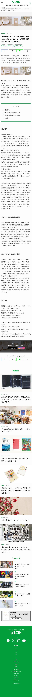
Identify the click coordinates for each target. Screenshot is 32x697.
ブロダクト (10, 45)
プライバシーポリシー (16, 677)
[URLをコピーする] (27, 50)
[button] (4, 50)
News (16, 666)
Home (2, 7)
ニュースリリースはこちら (16, 671)
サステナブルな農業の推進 (12, 113)
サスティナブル (18, 45)
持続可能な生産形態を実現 (12, 115)
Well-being (16, 661)
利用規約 (16, 675)
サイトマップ (16, 681)
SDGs (3, 45)
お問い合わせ (16, 669)
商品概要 (7, 118)
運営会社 (16, 679)
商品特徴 (7, 110)
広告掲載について (16, 673)
